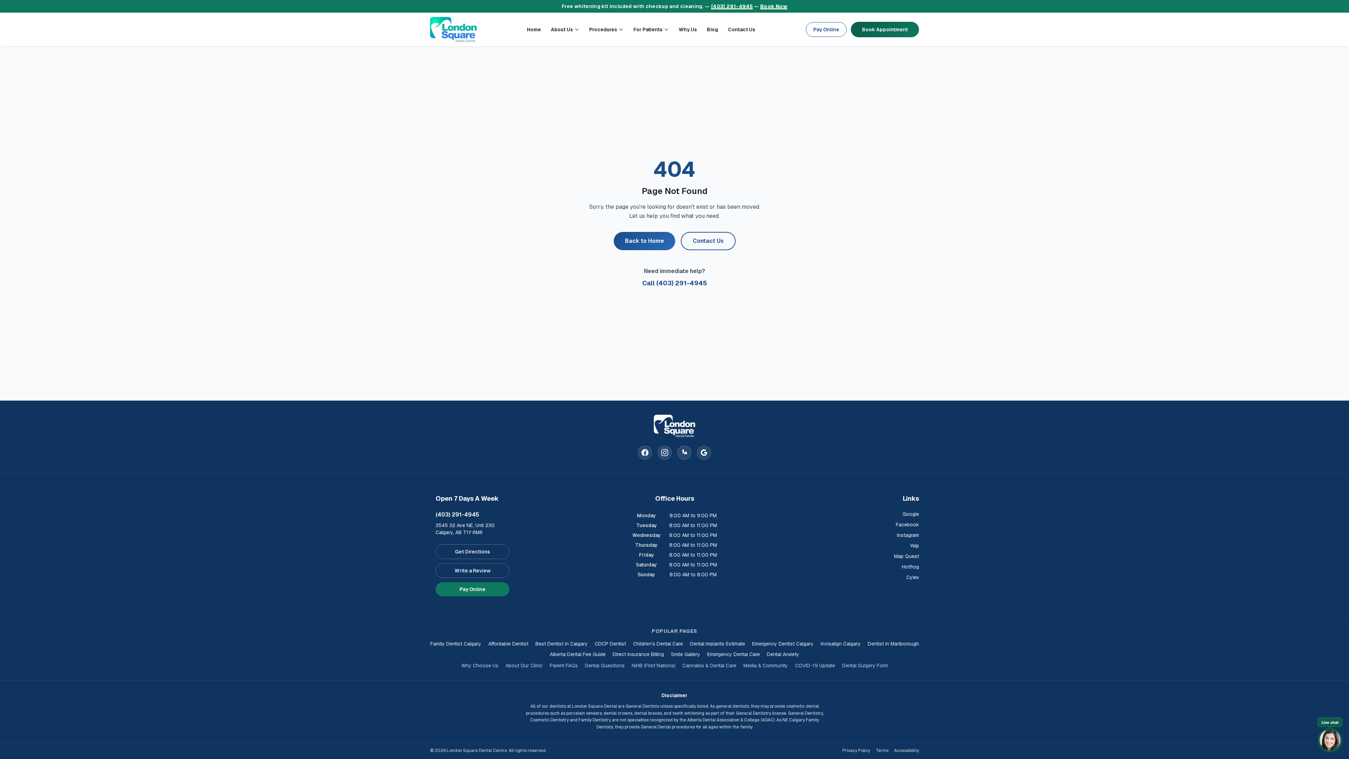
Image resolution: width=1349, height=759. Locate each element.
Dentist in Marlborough (893, 644)
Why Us (688, 29)
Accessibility (906, 750)
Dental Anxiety (783, 654)
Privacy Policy (856, 750)
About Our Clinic (524, 665)
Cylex (912, 577)
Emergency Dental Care (733, 654)
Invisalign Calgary (841, 644)
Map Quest (906, 556)
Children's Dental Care (658, 644)
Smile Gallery (685, 654)
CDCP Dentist (610, 644)
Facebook (907, 524)
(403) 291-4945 (732, 6)
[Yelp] (684, 453)
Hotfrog (910, 567)
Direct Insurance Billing (638, 654)
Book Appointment (885, 29)
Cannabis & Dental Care (709, 665)
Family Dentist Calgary (455, 644)
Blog (712, 29)
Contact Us (741, 29)
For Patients (648, 29)
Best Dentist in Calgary (561, 644)
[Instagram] (665, 453)
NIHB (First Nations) (654, 665)
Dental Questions (605, 665)
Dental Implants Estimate (717, 644)
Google (910, 514)
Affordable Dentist (508, 644)
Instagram (908, 535)
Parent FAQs (564, 665)
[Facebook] (645, 453)
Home (534, 29)
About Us (562, 29)
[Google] (704, 453)
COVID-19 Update (815, 665)
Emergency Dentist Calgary (783, 644)
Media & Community (765, 665)
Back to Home (644, 241)
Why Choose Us (479, 665)
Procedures (603, 29)
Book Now (773, 6)
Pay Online (826, 29)
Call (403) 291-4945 (674, 283)
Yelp (914, 546)
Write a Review (473, 570)
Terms (882, 750)
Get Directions (472, 552)
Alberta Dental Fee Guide (578, 654)
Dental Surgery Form (865, 665)
